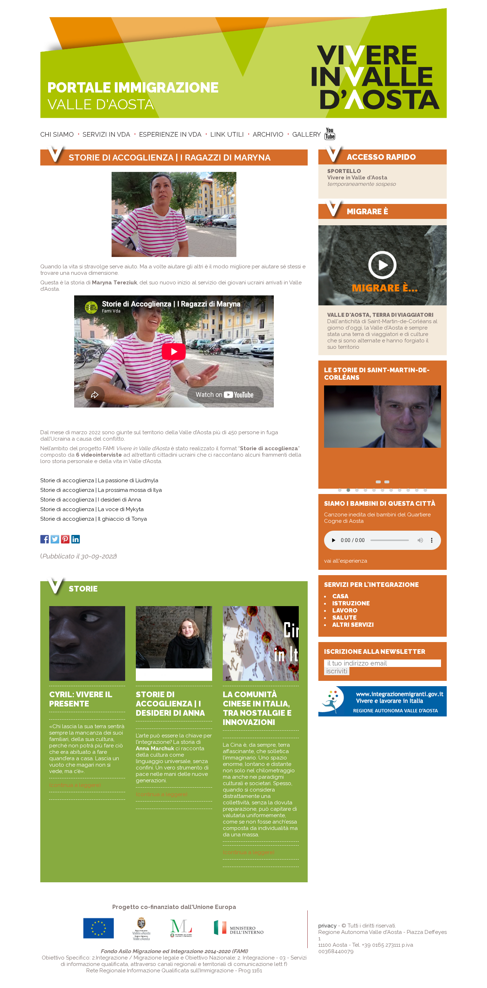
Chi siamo (57, 134)
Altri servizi (353, 624)
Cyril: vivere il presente (80, 699)
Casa (340, 596)
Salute (344, 617)
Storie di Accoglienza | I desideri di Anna (170, 704)
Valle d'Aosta (133, 95)
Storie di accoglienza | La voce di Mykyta (92, 509)
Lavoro (345, 610)
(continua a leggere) (75, 785)
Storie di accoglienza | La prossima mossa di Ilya (101, 490)
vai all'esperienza (345, 561)
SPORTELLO (344, 171)
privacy (327, 926)
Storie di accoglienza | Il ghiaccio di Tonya (93, 519)
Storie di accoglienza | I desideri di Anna (90, 499)
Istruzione (351, 603)
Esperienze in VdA (170, 134)
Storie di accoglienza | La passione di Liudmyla (99, 480)
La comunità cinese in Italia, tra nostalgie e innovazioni (257, 708)
